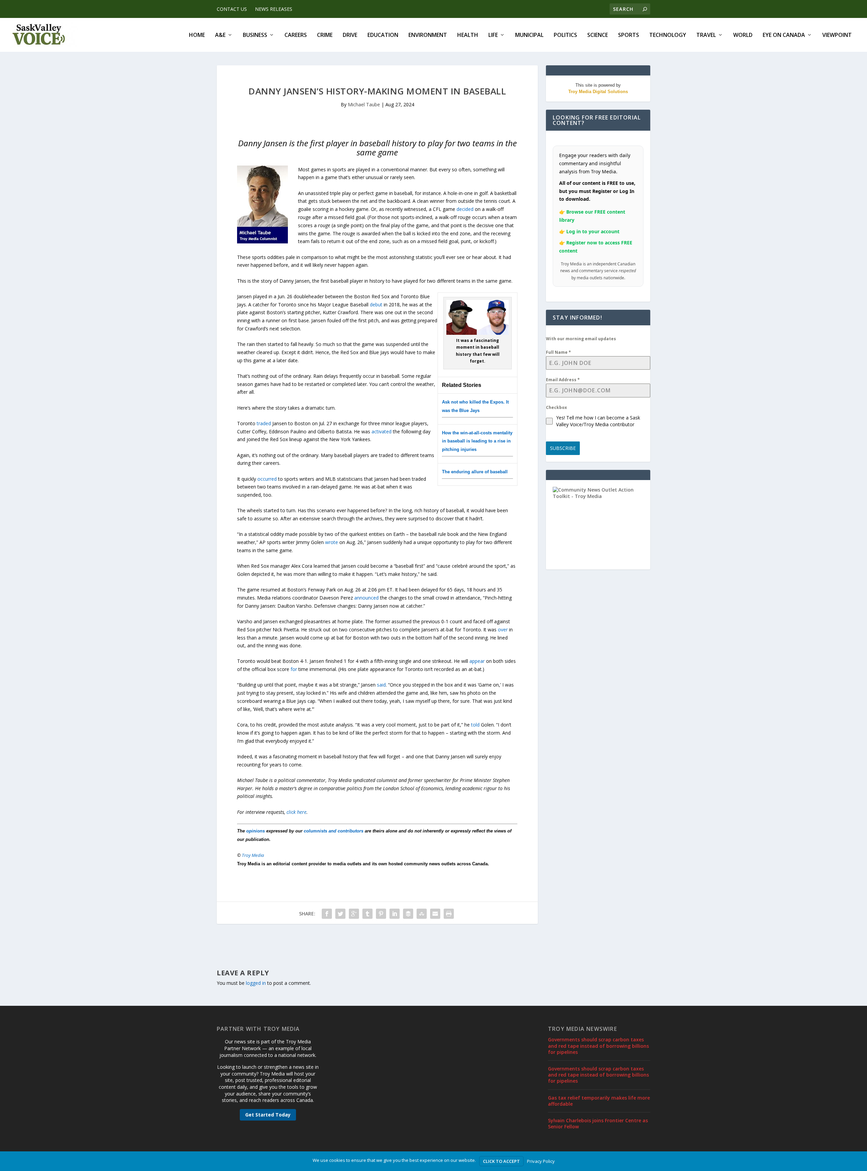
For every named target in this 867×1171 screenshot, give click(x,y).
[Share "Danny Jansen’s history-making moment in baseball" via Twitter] (340, 913)
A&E (220, 35)
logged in (256, 983)
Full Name (558, 352)
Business (255, 35)
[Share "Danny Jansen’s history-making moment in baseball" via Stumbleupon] (421, 913)
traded (264, 423)
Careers (295, 35)
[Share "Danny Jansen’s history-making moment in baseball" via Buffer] (408, 913)
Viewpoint (837, 35)
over (503, 629)
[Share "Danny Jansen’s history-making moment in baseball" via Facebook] (327, 913)
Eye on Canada (784, 35)
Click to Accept (501, 1161)
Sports (628, 35)
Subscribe (563, 448)
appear (477, 661)
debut (376, 304)
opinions (255, 830)
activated (382, 431)
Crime (325, 35)
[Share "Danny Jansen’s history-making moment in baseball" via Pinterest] (381, 913)
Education (382, 35)
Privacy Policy (541, 1161)
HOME (197, 35)
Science (597, 35)
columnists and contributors (333, 830)
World (743, 35)
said (381, 684)
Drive (350, 35)
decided (465, 209)
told (475, 724)
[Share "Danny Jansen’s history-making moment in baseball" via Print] (449, 913)
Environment (427, 35)
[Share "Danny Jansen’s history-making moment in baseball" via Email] (435, 913)
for (294, 669)
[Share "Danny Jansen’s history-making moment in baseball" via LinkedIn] (394, 913)
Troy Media (253, 855)
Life (493, 35)
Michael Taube (364, 104)
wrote (332, 542)
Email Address (563, 380)
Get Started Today (268, 1114)
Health (467, 35)
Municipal (529, 35)
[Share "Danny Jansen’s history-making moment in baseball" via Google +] (354, 913)
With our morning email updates (581, 339)
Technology (667, 35)
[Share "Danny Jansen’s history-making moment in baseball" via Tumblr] (367, 913)
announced (366, 597)
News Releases (273, 9)
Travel (706, 35)
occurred (267, 479)
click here (296, 812)
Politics (565, 35)
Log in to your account (592, 231)
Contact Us (232, 9)
